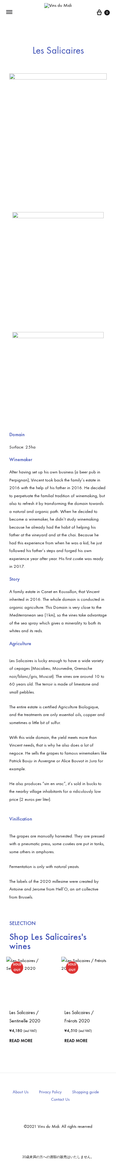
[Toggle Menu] (9, 12)
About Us (20, 1092)
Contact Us (60, 1099)
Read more (20, 1040)
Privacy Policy (50, 1092)
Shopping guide (85, 1092)
